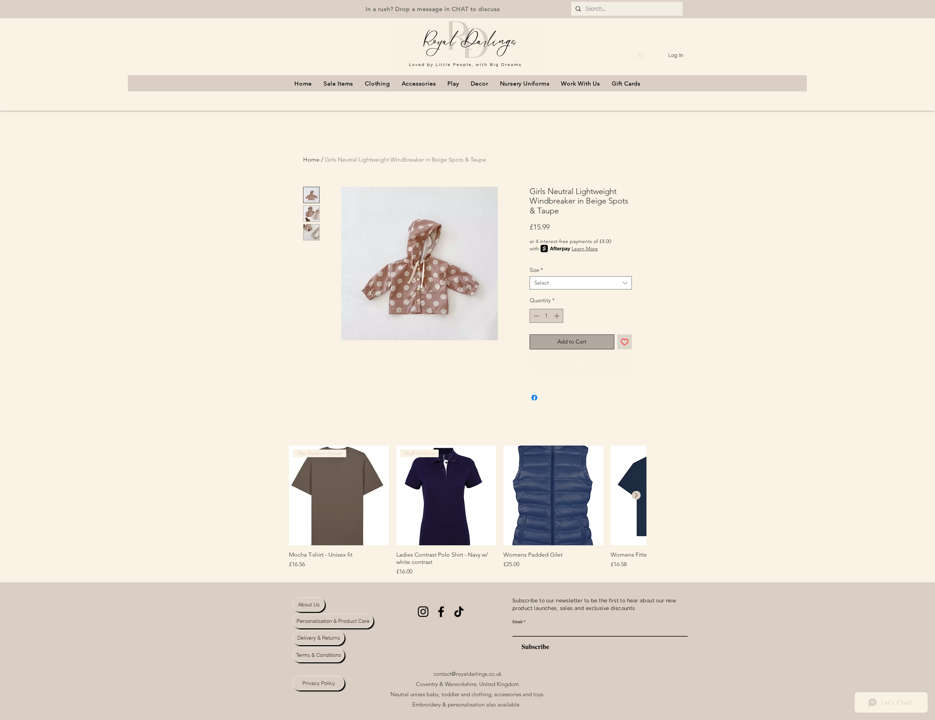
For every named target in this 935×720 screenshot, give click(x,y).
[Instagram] (423, 612)
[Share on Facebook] (534, 397)
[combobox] (581, 282)
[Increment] (557, 316)
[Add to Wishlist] (624, 341)
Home (311, 159)
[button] (640, 52)
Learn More (585, 248)
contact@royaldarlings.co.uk (467, 673)
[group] (467, 511)
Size (536, 270)
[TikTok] (459, 612)
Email (517, 621)
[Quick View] (553, 496)
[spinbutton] (547, 316)
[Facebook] (441, 612)
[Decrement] (536, 316)
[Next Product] (636, 495)
